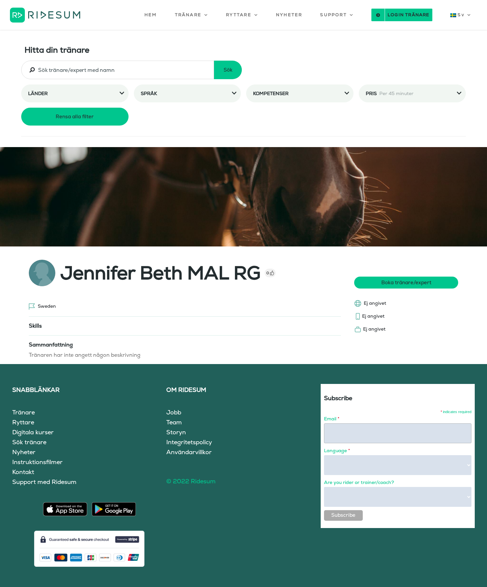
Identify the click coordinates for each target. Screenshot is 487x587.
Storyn (176, 432)
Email (331, 419)
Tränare (23, 412)
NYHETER (289, 15)
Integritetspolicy (189, 442)
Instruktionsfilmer (37, 462)
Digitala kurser (33, 432)
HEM (150, 15)
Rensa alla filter (75, 116)
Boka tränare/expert (406, 282)
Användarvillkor (189, 452)
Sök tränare (29, 442)
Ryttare (23, 422)
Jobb (173, 412)
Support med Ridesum (44, 482)
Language (337, 451)
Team (174, 422)
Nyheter (23, 452)
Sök (228, 70)
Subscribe (343, 515)
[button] (191, 15)
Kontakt (23, 472)
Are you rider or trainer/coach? (359, 482)
